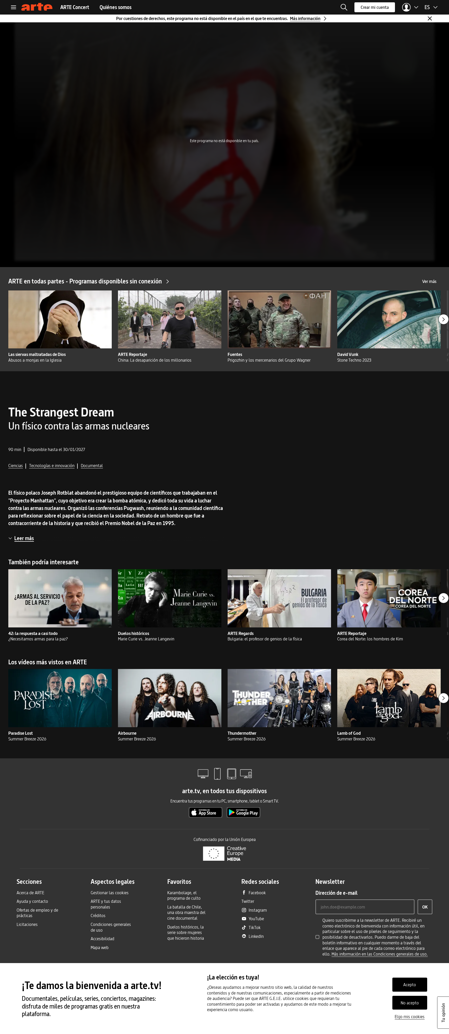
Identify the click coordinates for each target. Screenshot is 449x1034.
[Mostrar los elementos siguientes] (443, 319)
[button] (344, 7)
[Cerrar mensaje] (429, 18)
